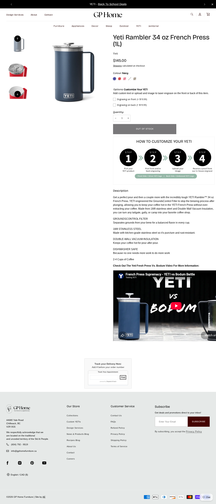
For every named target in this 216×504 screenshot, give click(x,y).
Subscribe (198, 421)
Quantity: (118, 112)
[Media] (69, 73)
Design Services (14, 14)
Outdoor (124, 26)
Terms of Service (119, 446)
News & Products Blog (78, 434)
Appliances (78, 26)
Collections (72, 416)
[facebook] (7, 462)
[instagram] (19, 462)
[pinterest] (32, 462)
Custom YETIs (74, 422)
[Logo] (108, 14)
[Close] (212, 4)
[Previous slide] (11, 4)
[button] (208, 14)
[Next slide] (205, 4)
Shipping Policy (119, 440)
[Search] (192, 14)
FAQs (113, 422)
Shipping (117, 65)
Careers (71, 459)
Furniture (59, 26)
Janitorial (153, 26)
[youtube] (44, 462)
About (34, 14)
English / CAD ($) (19, 474)
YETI (138, 26)
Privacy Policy (118, 434)
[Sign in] (200, 14)
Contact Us (116, 416)
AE (44, 497)
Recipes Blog (73, 440)
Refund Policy (118, 428)
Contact (48, 14)
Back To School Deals (112, 4)
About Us (71, 446)
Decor (95, 26)
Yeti (115, 53)
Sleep (109, 26)
